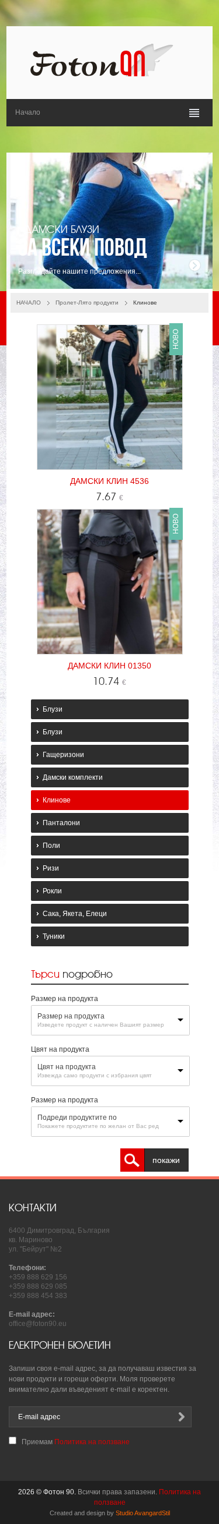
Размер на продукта (71, 1016)
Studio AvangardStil (143, 1512)
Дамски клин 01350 (109, 665)
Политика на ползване (92, 1442)
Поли (51, 845)
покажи (166, 1160)
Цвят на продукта (66, 1067)
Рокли (52, 891)
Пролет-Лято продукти (87, 302)
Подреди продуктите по (77, 1117)
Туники (54, 936)
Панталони (61, 823)
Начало (27, 112)
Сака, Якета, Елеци (75, 914)
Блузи (52, 709)
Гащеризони (63, 755)
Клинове (57, 800)
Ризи (51, 868)
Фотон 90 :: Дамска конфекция (109, 60)
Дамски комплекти (73, 777)
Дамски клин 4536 (109, 481)
